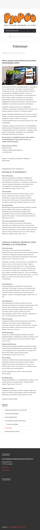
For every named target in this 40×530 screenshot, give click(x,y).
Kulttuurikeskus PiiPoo (7, 53)
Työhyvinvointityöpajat (11, 413)
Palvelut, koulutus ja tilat (11, 30)
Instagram (21, 5)
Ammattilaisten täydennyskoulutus (15, 420)
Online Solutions (21, 527)
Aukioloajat (5, 467)
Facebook (18, 5)
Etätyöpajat (8, 428)
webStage (11, 527)
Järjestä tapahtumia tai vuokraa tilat (16, 410)
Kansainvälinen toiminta (12, 431)
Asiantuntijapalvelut (11, 417)
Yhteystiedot (6, 470)
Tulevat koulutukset (12, 424)
